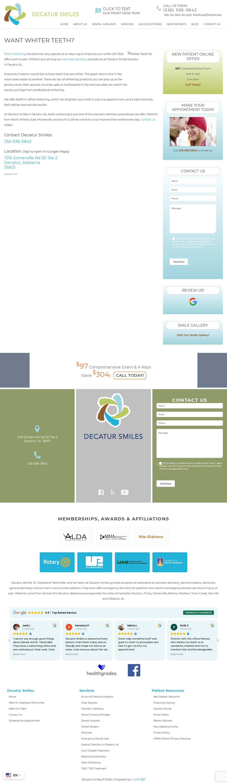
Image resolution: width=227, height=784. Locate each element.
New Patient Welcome (166, 696)
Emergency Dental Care (95, 738)
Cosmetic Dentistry (92, 708)
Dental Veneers (90, 726)
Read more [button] (14, 654)
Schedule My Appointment (24, 720)
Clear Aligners (89, 702)
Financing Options (164, 702)
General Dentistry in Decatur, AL (100, 744)
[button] (217, 640)
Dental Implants (104, 24)
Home (64, 24)
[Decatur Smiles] (41, 14)
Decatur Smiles (20, 691)
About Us (80, 24)
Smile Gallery (161, 714)
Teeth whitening (15, 54)
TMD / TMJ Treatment (93, 768)
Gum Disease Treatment (95, 750)
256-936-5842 (17, 141)
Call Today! (193, 84)
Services (127, 24)
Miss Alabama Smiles (165, 726)
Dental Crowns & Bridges (95, 714)
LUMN (135, 779)
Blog (195, 24)
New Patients (176, 24)
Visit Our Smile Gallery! (193, 335)
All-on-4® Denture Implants (97, 696)
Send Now (178, 261)
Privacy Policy (161, 732)
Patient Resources (168, 691)
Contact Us (212, 24)
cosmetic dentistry (74, 59)
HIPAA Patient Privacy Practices (172, 738)
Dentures (86, 732)
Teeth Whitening (91, 762)
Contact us (148, 119)
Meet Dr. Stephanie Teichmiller (27, 702)
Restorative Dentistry (93, 756)
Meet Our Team (18, 708)
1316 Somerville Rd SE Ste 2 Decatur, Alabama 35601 (30, 162)
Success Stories (150, 24)
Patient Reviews (162, 720)
